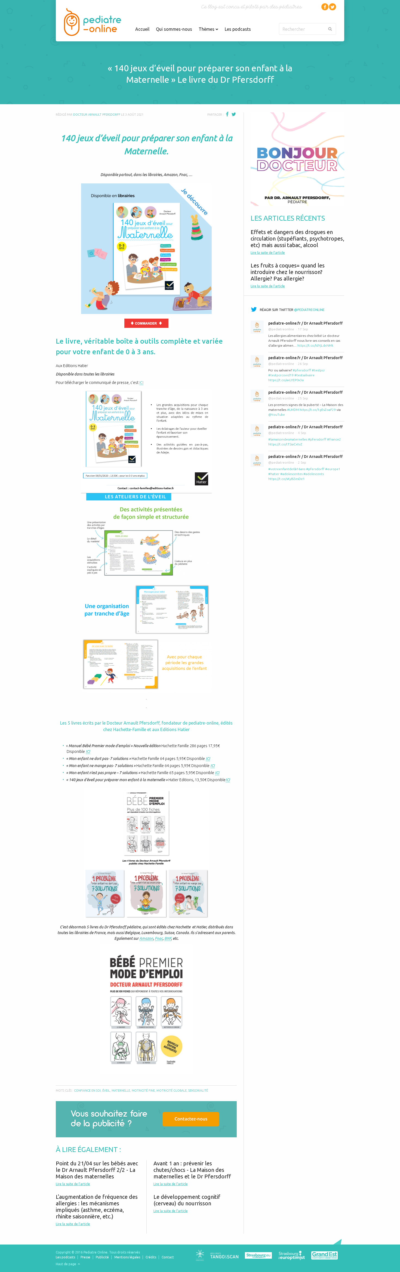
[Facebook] (324, 6)
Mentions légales (127, 1257)
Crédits (151, 1257)
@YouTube (276, 414)
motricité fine (143, 1090)
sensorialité (198, 1090)
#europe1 (332, 469)
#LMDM (293, 409)
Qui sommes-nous (174, 29)
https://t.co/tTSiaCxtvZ (285, 444)
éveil (106, 1090)
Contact (168, 1257)
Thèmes (207, 29)
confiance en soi (87, 1090)
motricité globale (171, 1090)
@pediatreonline (309, 310)
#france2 (334, 439)
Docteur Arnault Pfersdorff (96, 114)
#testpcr (318, 370)
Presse (85, 1257)
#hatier (273, 474)
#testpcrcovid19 (281, 375)
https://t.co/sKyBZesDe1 (286, 479)
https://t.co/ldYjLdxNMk (315, 345)
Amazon (146, 938)
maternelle (121, 1090)
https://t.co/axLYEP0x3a (286, 380)
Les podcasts (238, 29)
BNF (167, 938)
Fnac (159, 938)
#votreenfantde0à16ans (286, 469)
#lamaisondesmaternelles (287, 439)
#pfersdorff (302, 370)
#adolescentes (291, 474)
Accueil (142, 29)
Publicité (102, 1257)
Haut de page (66, 1264)
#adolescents (313, 474)
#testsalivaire (304, 375)
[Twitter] (332, 6)
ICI (141, 382)
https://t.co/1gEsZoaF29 (318, 409)
